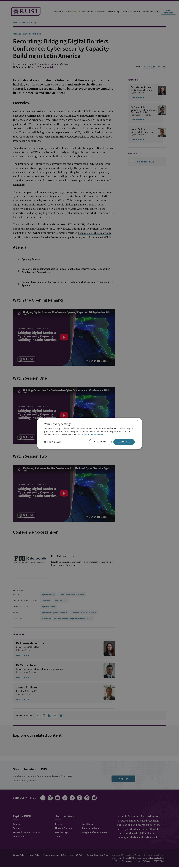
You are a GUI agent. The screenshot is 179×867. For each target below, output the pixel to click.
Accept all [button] (124, 441)
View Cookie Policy (93, 434)
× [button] (138, 421)
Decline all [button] (100, 441)
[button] (52, 441)
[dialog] (89, 433)
